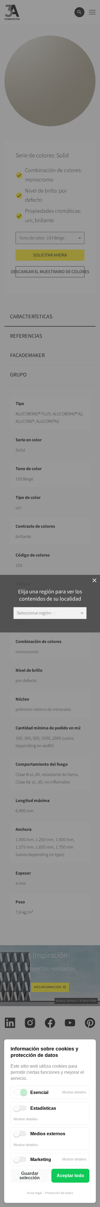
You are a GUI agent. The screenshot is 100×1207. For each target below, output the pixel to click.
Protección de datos (59, 1193)
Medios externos (47, 1133)
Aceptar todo (70, 1175)
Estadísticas (43, 1108)
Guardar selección (29, 1175)
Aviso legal (34, 1193)
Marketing (40, 1159)
